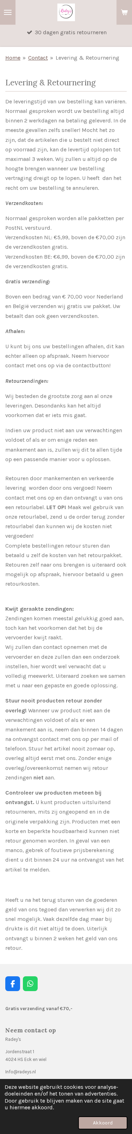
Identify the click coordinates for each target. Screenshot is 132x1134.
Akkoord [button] (103, 1123)
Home (12, 57)
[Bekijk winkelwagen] (124, 12)
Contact (38, 57)
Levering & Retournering (87, 57)
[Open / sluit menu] (7, 12)
